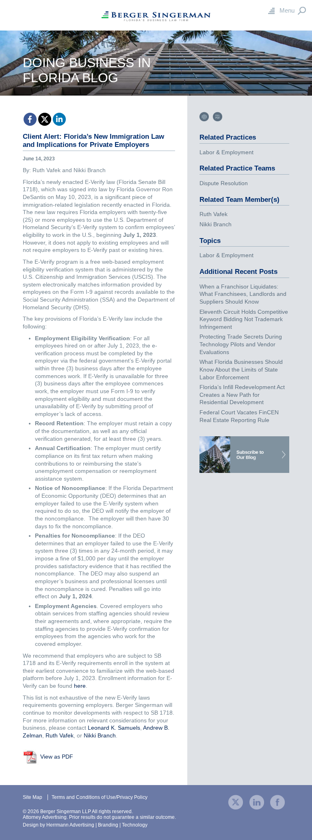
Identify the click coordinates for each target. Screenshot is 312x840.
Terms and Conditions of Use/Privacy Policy (99, 797)
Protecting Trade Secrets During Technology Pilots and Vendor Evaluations (240, 344)
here (80, 685)
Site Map (32, 797)
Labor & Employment (226, 152)
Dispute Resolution (223, 183)
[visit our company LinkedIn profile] (256, 801)
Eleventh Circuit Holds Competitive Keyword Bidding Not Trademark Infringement (243, 319)
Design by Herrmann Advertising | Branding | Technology (85, 825)
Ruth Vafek (60, 735)
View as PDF (56, 756)
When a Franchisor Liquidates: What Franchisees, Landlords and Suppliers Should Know (242, 294)
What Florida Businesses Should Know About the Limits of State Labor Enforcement (241, 369)
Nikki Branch (100, 735)
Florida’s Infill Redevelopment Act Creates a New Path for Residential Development (242, 394)
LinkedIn (59, 119)
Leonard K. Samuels (114, 727)
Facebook (30, 119)
